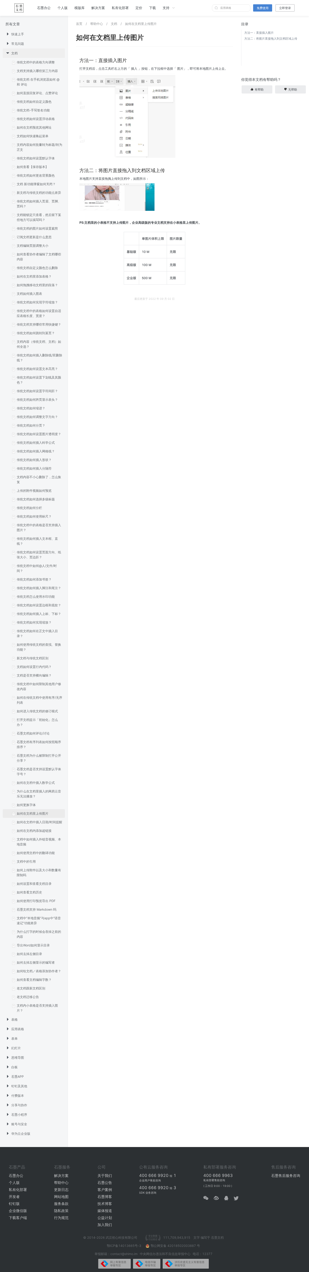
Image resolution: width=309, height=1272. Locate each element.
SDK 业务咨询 (147, 1192)
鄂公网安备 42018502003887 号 (175, 1246)
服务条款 (61, 1203)
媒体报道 (104, 1210)
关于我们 (104, 1175)
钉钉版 (14, 1203)
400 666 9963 (218, 1175)
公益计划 (104, 1217)
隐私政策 (61, 1210)
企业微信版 (18, 1210)
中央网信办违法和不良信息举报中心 (165, 1254)
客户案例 (104, 1189)
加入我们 (104, 1224)
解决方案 (98, 8)
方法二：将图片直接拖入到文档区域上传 (270, 38)
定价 (138, 8)
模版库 (79, 8)
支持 (166, 8)
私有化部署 (120, 8)
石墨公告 (104, 1182)
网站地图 (61, 1196)
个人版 (62, 8)
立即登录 (285, 8)
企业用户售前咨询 (150, 1180)
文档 (114, 24)
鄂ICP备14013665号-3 (124, 1246)
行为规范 (61, 1217)
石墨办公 (44, 8)
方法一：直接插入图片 (259, 32)
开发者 (14, 1196)
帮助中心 (96, 24)
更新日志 (61, 1189)
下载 (152, 8)
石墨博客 (104, 1196)
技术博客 (104, 1203)
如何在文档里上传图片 (141, 24)
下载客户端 (18, 1217)
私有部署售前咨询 (214, 1180)
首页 (79, 24)
